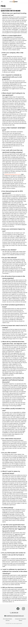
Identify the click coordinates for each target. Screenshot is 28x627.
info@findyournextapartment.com (15, 616)
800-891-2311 (15, 612)
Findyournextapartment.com (12, 174)
